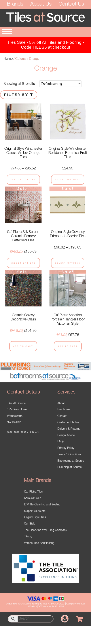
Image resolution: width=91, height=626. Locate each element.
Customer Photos (68, 422)
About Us (41, 4)
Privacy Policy (65, 448)
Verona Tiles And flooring (39, 543)
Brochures (63, 409)
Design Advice (66, 435)
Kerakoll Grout (32, 498)
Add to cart (23, 346)
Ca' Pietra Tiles (33, 492)
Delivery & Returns (68, 429)
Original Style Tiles (35, 517)
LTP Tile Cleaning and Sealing (42, 504)
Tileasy (28, 536)
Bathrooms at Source (70, 461)
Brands (15, 4)
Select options (23, 180)
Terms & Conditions (69, 454)
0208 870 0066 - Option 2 (23, 432)
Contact (62, 416)
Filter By (17, 95)
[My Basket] (79, 618)
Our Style (29, 524)
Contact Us (71, 4)
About (61, 403)
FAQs (60, 441)
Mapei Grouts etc (35, 511)
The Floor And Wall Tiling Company (45, 530)
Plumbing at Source (69, 467)
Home (8, 59)
